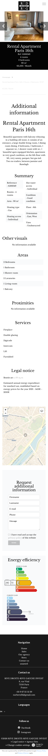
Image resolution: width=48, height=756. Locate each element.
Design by (39, 745)
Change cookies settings (18, 745)
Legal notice (18, 742)
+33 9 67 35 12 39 (24, 692)
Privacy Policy (41, 751)
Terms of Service (23, 753)
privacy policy (15, 538)
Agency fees (32, 742)
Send (14, 543)
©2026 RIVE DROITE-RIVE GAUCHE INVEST (24, 738)
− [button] (5, 413)
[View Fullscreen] (5, 418)
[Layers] (41, 410)
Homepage (6, 77)
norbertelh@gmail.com (24, 695)
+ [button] (5, 409)
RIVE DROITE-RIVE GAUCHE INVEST (24, 678)
